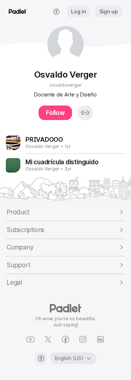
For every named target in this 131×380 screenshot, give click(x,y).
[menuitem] (56, 11)
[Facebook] (65, 339)
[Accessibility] (41, 358)
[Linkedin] (100, 339)
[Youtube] (30, 339)
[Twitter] (48, 339)
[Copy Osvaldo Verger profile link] (85, 113)
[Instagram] (83, 339)
